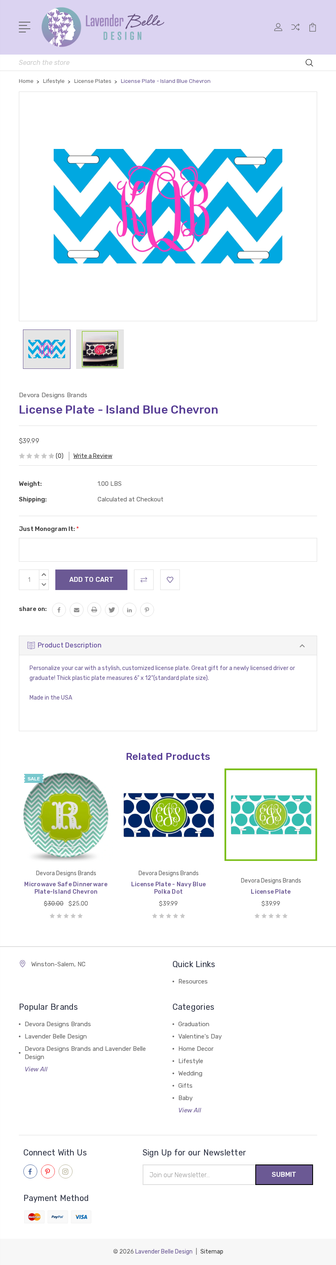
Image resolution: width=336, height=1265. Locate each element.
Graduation (193, 1024)
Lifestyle (190, 1061)
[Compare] (295, 32)
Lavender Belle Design (56, 1036)
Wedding (190, 1073)
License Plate (271, 891)
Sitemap (211, 1251)
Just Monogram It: (49, 529)
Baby (185, 1098)
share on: (33, 609)
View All (36, 1069)
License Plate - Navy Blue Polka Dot (168, 888)
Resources (193, 981)
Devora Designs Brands (58, 1024)
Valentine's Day (200, 1036)
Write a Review (92, 456)
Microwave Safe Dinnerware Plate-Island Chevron (65, 888)
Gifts (185, 1085)
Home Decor (195, 1048)
